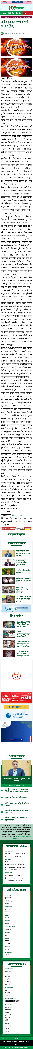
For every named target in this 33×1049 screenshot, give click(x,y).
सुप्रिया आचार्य (7, 909)
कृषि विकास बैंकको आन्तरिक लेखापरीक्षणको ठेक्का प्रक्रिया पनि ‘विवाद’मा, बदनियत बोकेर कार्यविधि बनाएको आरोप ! (23, 634)
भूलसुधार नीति (8, 1015)
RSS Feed (7, 1031)
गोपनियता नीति (8, 1010)
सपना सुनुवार (7, 924)
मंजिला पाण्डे (7, 912)
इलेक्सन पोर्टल (8, 974)
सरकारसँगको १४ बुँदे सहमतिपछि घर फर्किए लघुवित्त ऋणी (22, 589)
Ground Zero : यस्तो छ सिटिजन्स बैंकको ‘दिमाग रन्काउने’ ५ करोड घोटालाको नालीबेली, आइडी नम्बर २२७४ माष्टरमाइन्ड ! (23, 624)
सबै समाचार (3, 13)
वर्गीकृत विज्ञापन (8, 995)
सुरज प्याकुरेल (8, 898)
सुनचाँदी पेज (7, 984)
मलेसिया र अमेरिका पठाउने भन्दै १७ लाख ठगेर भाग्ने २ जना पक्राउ (23, 599)
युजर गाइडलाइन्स (8, 1026)
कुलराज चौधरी (8, 943)
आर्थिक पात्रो (7, 993)
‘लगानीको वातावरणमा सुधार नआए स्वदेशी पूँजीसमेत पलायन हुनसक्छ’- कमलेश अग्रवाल (23, 562)
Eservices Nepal (24, 1047)
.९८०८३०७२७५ (16, 515)
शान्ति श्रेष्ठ (7, 918)
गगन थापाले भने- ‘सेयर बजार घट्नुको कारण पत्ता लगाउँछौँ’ (23, 553)
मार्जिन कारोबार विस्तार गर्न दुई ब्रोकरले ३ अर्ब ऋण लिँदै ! (23, 580)
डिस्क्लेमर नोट (7, 1029)
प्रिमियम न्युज (7, 990)
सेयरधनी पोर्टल (8, 972)
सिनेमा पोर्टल (7, 977)
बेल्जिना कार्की (8, 929)
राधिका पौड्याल (8, 955)
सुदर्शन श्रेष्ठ (7, 904)
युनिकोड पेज (7, 979)
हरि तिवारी (7, 941)
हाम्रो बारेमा (7, 1023)
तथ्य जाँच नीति (8, 1013)
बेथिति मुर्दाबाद (11, 13)
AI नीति (6, 1020)
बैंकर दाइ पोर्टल (8, 982)
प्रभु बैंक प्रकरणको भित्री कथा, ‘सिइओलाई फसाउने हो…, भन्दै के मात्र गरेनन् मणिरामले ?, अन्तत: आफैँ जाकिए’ (23, 653)
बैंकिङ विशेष (18, 13)
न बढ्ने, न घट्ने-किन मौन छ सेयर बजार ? (23, 571)
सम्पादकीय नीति (8, 1007)
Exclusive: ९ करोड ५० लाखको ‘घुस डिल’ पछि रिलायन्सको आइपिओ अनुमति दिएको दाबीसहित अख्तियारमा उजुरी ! (23, 644)
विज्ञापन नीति (7, 1018)
